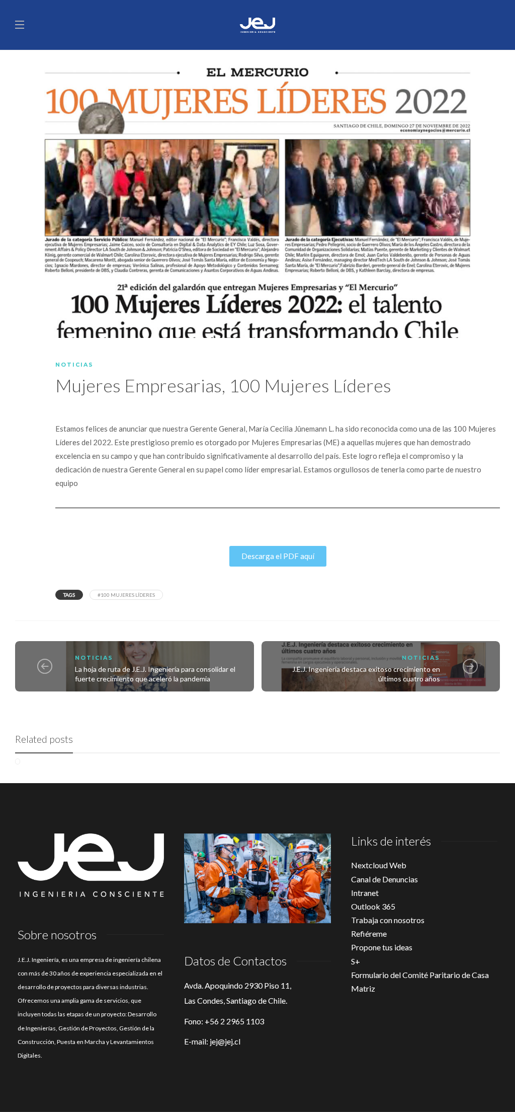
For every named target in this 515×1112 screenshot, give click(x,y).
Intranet (365, 892)
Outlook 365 (373, 906)
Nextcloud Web (378, 865)
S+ (355, 961)
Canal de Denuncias (384, 879)
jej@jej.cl (225, 1041)
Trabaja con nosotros (387, 920)
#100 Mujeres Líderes (126, 595)
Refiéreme (369, 933)
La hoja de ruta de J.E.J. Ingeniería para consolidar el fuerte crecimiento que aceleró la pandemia (155, 674)
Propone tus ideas (381, 947)
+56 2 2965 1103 (234, 1021)
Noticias (74, 364)
